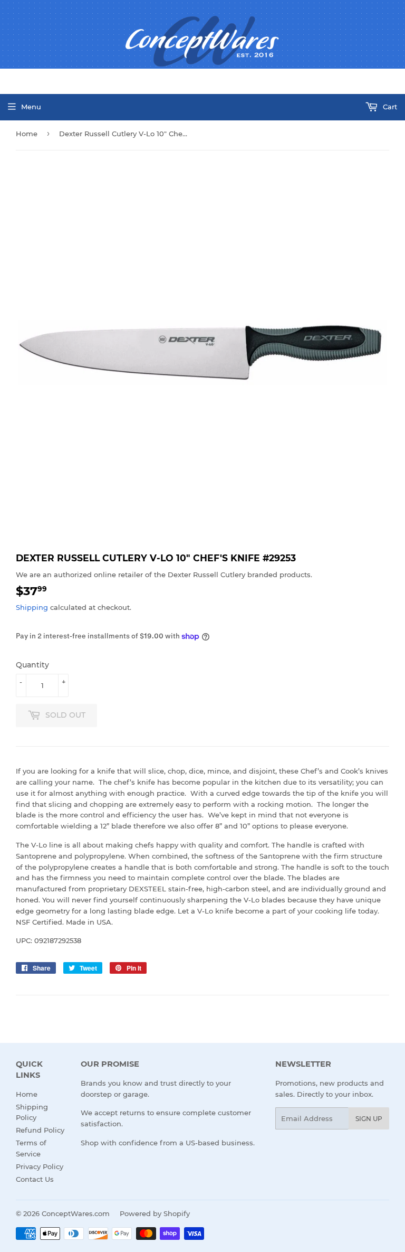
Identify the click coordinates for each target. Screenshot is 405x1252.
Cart (389, 106)
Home (26, 133)
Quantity (32, 665)
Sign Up (368, 1119)
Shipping (32, 607)
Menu (31, 106)
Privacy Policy (39, 1166)
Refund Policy (40, 1130)
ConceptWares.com (76, 1213)
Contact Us (35, 1179)
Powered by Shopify (155, 1213)
